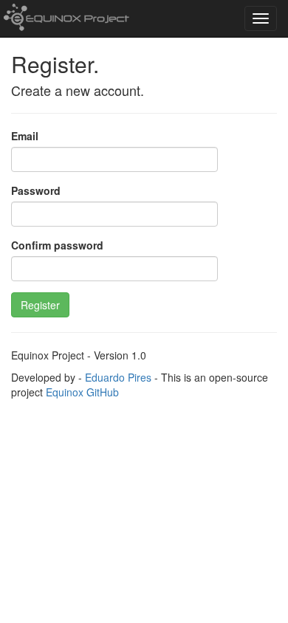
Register (40, 304)
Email (24, 135)
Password (36, 190)
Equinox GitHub (82, 392)
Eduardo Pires (118, 377)
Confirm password (57, 245)
